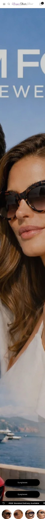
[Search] (9, 4)
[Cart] (41, 4)
